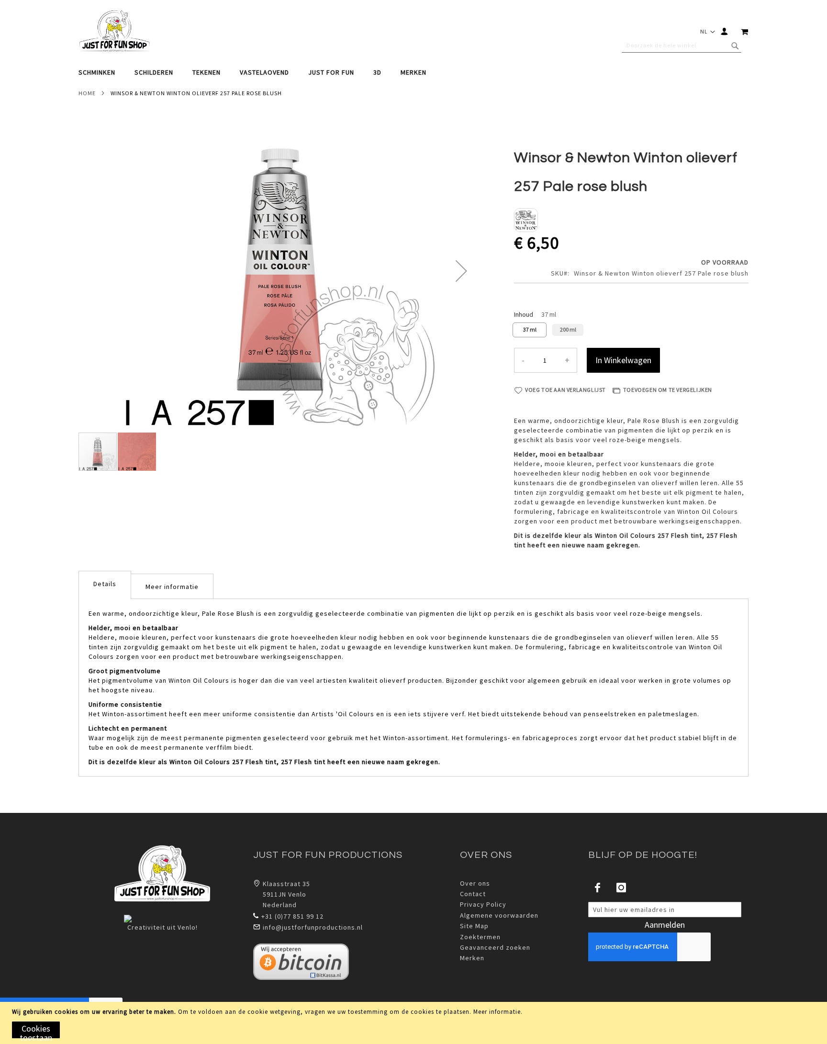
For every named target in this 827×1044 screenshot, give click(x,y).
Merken (472, 958)
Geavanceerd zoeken (495, 947)
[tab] (413, 72)
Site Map (474, 926)
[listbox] (631, 331)
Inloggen (726, 31)
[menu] (413, 72)
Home (87, 93)
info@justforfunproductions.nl (313, 927)
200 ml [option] (568, 329)
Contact (473, 893)
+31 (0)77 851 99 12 (292, 916)
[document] (414, 1023)
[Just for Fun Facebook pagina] (597, 887)
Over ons (475, 883)
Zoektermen (480, 937)
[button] (706, 31)
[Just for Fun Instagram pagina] (621, 887)
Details (104, 583)
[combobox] (681, 45)
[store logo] (114, 31)
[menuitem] (101, 72)
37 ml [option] (529, 329)
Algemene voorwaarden (499, 915)
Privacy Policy (483, 904)
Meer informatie (497, 1012)
